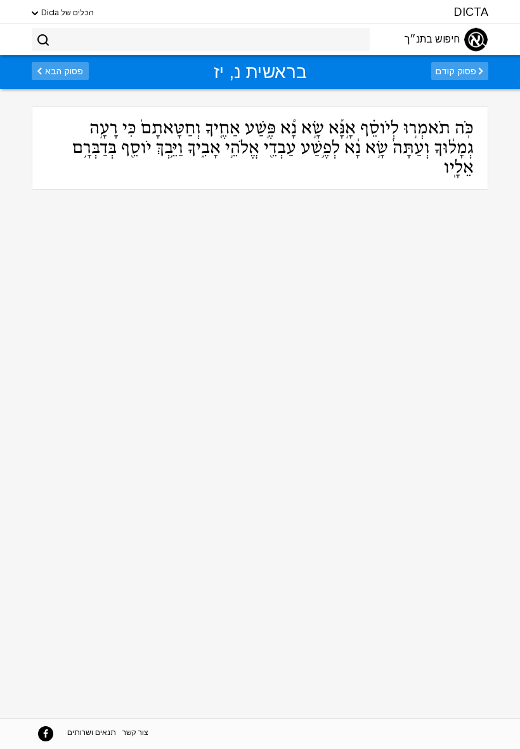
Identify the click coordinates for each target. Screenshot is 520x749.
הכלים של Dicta (66, 12)
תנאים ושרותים (91, 732)
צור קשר (135, 732)
